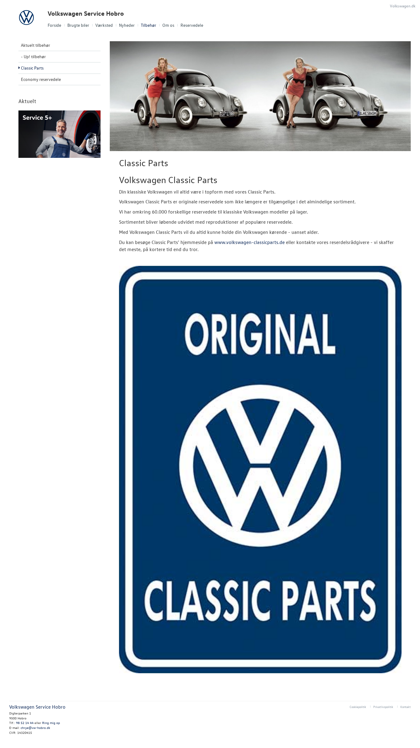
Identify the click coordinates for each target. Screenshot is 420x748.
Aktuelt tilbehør (35, 45)
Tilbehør (148, 25)
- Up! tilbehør (33, 56)
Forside (54, 25)
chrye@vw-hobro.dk (35, 727)
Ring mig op (51, 722)
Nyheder (127, 25)
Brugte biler (78, 25)
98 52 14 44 (25, 722)
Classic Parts (32, 68)
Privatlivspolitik (383, 706)
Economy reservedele (41, 79)
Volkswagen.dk (402, 5)
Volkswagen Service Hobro (86, 13)
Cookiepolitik (358, 706)
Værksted (104, 25)
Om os (168, 25)
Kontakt (405, 706)
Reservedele (191, 25)
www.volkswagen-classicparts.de (249, 242)
